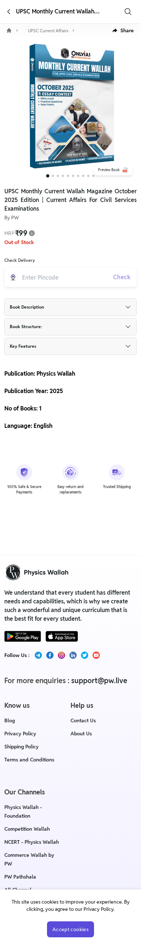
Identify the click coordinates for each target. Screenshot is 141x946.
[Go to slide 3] (58, 176)
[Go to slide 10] (93, 176)
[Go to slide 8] (83, 176)
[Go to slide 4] (63, 176)
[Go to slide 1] (48, 176)
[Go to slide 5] (68, 176)
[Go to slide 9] (88, 176)
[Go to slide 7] (78, 176)
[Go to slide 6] (73, 176)
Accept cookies (70, 929)
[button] (123, 30)
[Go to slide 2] (53, 176)
